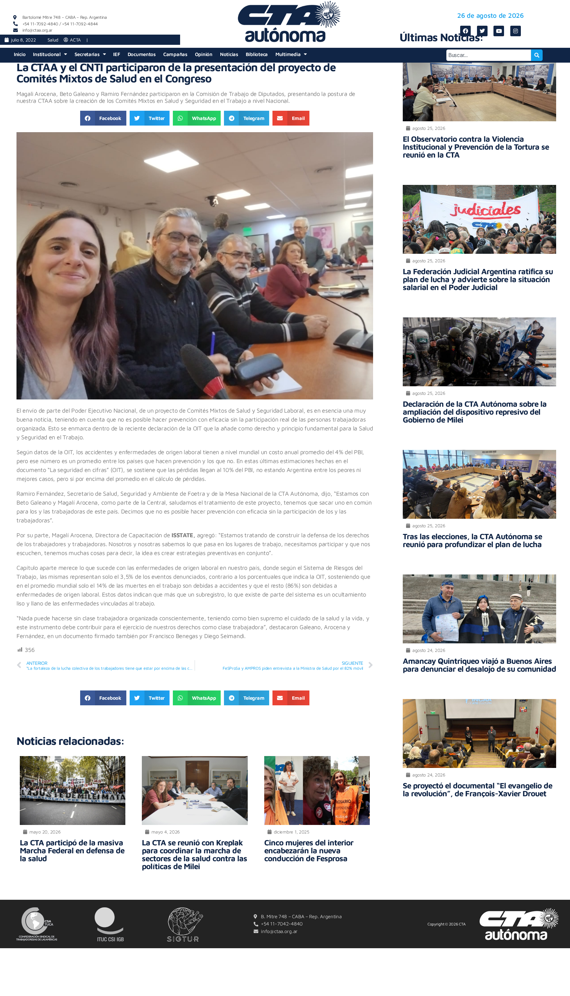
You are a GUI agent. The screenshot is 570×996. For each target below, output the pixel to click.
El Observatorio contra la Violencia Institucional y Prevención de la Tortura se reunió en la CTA (476, 146)
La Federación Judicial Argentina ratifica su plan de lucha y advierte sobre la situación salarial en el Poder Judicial (478, 279)
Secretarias (87, 54)
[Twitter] (482, 31)
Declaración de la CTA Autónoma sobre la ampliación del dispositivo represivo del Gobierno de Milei (475, 411)
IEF (116, 54)
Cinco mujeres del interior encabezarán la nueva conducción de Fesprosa (308, 850)
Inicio (19, 54)
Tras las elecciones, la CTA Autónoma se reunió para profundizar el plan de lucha (472, 540)
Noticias (229, 54)
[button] (103, 118)
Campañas (175, 54)
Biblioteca (257, 54)
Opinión (203, 54)
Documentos (142, 54)
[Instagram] (515, 31)
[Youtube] (498, 31)
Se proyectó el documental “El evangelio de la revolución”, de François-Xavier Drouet (477, 789)
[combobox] (488, 55)
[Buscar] (537, 55)
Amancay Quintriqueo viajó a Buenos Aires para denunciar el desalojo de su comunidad (479, 664)
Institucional (47, 54)
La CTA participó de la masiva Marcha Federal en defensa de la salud (72, 850)
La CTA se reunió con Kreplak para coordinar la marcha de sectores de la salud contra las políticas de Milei (194, 854)
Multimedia (288, 54)
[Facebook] (465, 31)
